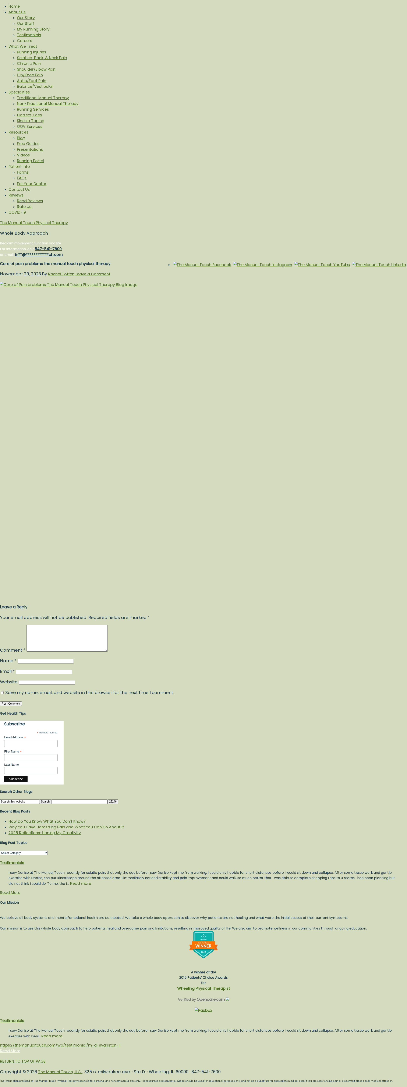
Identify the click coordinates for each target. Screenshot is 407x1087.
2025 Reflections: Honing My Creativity (44, 832)
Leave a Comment (92, 274)
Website (9, 682)
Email (7, 671)
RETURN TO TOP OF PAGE (23, 1061)
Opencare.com (211, 999)
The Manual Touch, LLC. (60, 1071)
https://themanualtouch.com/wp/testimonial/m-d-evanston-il (60, 1045)
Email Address (15, 737)
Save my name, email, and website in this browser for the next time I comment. (89, 692)
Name (8, 661)
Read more (80, 883)
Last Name (11, 764)
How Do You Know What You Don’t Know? (47, 821)
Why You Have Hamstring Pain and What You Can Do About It (66, 827)
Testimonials (12, 862)
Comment (12, 650)
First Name (13, 752)
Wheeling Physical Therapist (203, 988)
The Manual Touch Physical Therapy (34, 222)
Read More (10, 892)
